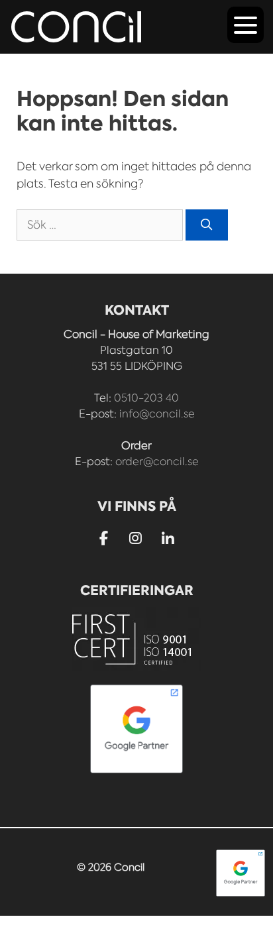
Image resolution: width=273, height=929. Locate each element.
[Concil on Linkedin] (168, 539)
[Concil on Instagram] (136, 539)
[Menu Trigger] (245, 25)
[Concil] (76, 27)
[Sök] (207, 225)
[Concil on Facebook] (103, 539)
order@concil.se (157, 461)
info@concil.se (157, 414)
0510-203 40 (146, 398)
